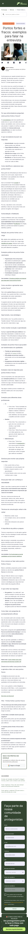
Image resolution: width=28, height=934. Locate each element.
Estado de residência (9, 877)
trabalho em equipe (6, 243)
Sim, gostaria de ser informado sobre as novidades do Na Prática (15, 895)
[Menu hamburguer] (3, 3)
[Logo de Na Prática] (22, 3)
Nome (5, 825)
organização (20, 443)
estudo (16, 182)
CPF (5, 859)
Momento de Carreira (9, 868)
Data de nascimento (9, 833)
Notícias (12, 9)
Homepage (4, 9)
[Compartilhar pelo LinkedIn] (8, 63)
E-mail (5, 842)
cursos (14, 353)
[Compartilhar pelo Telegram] (26, 63)
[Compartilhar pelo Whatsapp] (20, 63)
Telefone (6, 851)
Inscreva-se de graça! (7, 696)
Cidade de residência (9, 886)
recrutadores (7, 120)
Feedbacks (17, 223)
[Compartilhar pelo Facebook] (14, 63)
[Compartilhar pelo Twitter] (2, 63)
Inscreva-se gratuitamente (14, 929)
